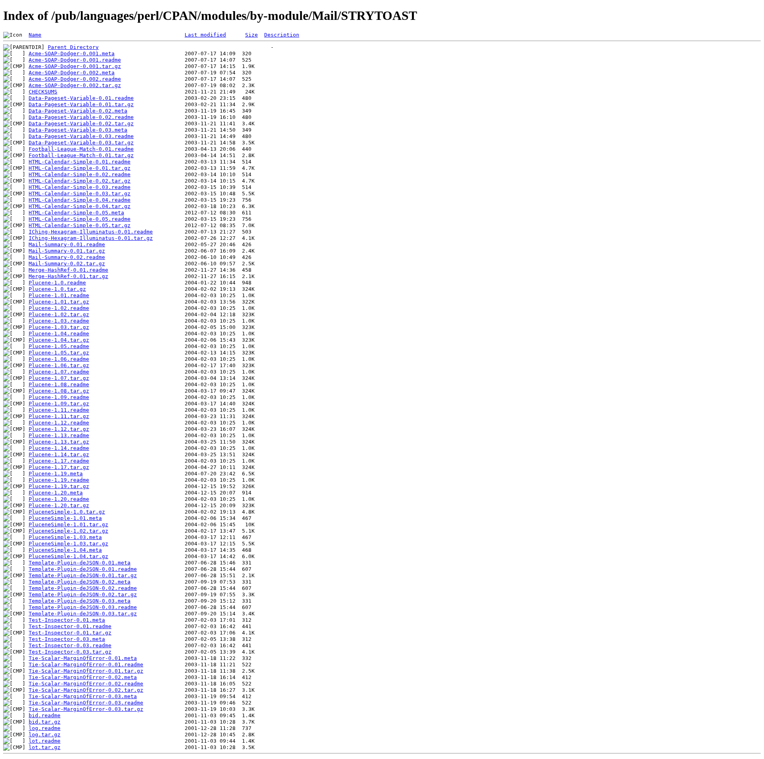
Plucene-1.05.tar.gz (59, 353)
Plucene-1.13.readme (59, 435)
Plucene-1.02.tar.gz (59, 314)
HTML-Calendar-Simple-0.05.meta (76, 213)
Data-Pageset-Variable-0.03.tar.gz (81, 143)
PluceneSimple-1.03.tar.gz (68, 544)
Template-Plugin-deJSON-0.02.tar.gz (83, 594)
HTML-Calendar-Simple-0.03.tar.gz (80, 194)
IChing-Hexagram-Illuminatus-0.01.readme (91, 232)
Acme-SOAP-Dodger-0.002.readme (75, 79)
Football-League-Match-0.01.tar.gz (81, 155)
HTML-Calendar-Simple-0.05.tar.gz (80, 225)
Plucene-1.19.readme (59, 480)
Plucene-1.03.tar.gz (59, 327)
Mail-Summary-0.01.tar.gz (67, 251)
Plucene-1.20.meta (56, 493)
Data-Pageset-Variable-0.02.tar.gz (81, 124)
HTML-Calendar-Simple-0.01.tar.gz (80, 168)
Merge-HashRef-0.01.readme (68, 270)
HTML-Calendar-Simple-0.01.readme (80, 162)
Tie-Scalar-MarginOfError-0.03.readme (86, 703)
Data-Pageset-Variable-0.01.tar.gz (81, 104)
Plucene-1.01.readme (59, 295)
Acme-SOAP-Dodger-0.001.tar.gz (75, 66)
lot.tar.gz (44, 747)
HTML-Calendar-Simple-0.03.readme (80, 187)
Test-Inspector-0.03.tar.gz (70, 652)
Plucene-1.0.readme (57, 283)
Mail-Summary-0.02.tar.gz (67, 264)
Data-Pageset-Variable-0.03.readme (81, 136)
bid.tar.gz (44, 722)
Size (251, 35)
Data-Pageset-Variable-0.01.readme (81, 98)
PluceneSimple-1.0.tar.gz (67, 512)
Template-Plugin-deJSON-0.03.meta (80, 601)
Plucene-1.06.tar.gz (59, 365)
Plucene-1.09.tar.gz (59, 404)
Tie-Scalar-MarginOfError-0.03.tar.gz (86, 709)
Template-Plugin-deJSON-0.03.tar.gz (83, 614)
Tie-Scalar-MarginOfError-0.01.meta (83, 658)
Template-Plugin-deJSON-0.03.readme (83, 607)
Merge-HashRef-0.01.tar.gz (68, 276)
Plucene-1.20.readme (59, 499)
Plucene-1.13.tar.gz (59, 442)
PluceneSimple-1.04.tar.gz (68, 556)
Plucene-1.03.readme (59, 321)
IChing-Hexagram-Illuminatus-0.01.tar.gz (91, 238)
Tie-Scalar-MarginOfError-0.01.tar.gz (86, 671)
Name (35, 35)
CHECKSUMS (43, 92)
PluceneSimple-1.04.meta (65, 550)
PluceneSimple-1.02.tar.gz (68, 531)
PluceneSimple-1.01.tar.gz (68, 524)
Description (281, 35)
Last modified (205, 35)
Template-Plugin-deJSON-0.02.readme (83, 588)
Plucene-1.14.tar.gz (59, 454)
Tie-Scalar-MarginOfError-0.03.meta (83, 696)
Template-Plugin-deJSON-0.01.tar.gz (83, 575)
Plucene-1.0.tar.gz (57, 289)
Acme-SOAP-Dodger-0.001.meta (72, 53)
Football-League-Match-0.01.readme (81, 149)
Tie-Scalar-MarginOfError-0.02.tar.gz (86, 690)
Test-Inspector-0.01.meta (67, 620)
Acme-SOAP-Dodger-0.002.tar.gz (75, 85)
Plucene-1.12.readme (59, 423)
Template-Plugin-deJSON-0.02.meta (80, 582)
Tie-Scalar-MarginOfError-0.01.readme (86, 665)
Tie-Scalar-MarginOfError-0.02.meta (83, 677)
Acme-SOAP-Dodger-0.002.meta (72, 73)
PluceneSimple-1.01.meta (65, 518)
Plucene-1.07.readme (59, 372)
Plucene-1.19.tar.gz (59, 486)
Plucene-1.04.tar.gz (59, 340)
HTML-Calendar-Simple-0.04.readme (80, 200)
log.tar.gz (44, 735)
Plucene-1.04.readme (59, 334)
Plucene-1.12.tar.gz (59, 429)
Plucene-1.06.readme (59, 359)
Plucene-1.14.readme (59, 448)
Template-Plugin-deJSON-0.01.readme (83, 569)
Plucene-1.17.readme (59, 461)
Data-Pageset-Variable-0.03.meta (78, 130)
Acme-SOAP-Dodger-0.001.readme (75, 60)
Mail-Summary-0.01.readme (67, 244)
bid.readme (44, 715)
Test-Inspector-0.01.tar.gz (70, 633)
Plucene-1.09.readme (59, 397)
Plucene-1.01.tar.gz (59, 302)
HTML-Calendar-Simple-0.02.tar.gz (80, 181)
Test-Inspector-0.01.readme (70, 626)
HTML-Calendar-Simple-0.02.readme (80, 174)
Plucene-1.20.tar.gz (59, 505)
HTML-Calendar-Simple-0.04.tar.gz (80, 206)
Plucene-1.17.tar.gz (59, 467)
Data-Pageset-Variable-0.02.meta (78, 111)
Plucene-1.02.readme (59, 308)
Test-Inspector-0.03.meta (67, 639)
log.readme (44, 728)
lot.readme (44, 741)
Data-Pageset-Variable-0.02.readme (81, 117)
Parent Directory (73, 47)
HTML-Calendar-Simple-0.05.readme (80, 219)
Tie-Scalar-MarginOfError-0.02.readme (86, 684)
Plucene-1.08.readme (59, 384)
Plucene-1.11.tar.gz (59, 416)
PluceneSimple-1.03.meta (65, 537)
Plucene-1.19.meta (56, 474)
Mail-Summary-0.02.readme (67, 257)
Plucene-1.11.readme (59, 410)
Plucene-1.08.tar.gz (59, 391)
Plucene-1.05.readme (59, 346)
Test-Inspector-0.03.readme (70, 645)
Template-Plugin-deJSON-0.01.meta (80, 563)
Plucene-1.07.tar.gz (59, 378)
